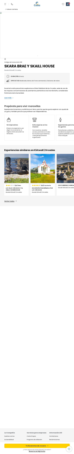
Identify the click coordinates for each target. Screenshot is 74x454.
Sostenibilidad (9, 439)
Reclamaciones (54, 439)
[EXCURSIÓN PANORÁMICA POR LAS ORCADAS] (43, 175)
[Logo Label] (37, 4)
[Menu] (5, 4)
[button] (63, 4)
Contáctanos (53, 436)
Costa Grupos (31, 436)
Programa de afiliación (34, 439)
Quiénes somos (9, 436)
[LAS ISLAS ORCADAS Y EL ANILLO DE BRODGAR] (16, 175)
